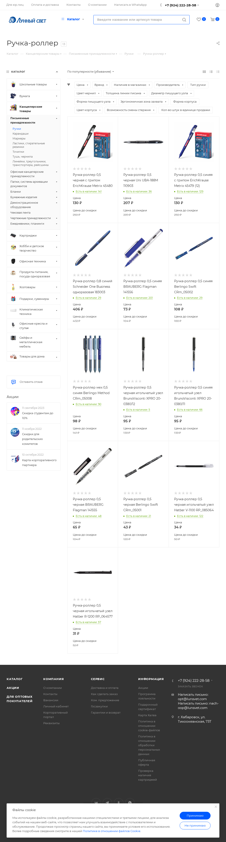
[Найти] (184, 19)
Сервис (98, 679)
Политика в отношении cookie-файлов (149, 726)
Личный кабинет (56, 706)
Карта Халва (147, 715)
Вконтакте (96, 803)
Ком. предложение (105, 700)
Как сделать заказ (104, 694)
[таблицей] (218, 71)
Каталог (15, 679)
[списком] (211, 71)
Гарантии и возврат (106, 712)
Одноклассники (118, 803)
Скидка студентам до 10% (37, 415)
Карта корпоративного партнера (39, 462)
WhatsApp (130, 803)
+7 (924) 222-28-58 (180, 5)
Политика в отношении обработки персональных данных (149, 745)
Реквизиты (51, 723)
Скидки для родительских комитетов (32, 438)
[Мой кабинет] (217, 5)
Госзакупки (99, 706)
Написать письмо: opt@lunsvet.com (193, 696)
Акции (13, 397)
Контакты (50, 694)
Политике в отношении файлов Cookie (111, 831)
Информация (151, 679)
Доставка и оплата (105, 688)
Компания (53, 679)
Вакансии (50, 700)
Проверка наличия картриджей (147, 775)
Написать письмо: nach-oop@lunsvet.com (198, 705)
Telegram (107, 803)
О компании (52, 688)
